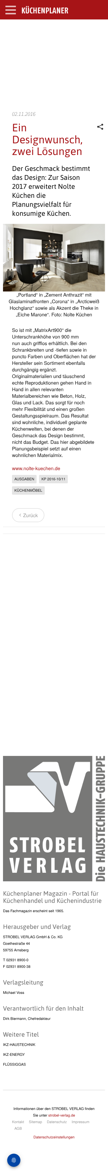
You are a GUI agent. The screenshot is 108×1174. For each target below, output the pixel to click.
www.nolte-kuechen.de (36, 468)
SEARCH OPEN (98, 29)
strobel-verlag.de (61, 1115)
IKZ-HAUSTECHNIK (19, 1044)
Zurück (30, 515)
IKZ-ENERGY (14, 1054)
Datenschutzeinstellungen (54, 1137)
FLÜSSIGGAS (14, 1064)
